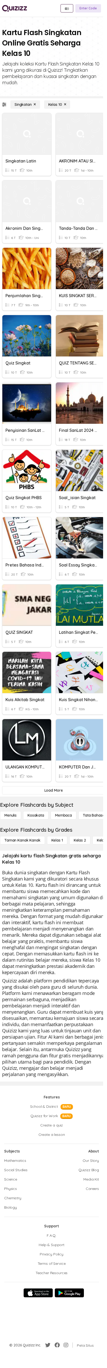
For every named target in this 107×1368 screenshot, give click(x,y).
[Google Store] (69, 1292)
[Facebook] (57, 1345)
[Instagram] (66, 1345)
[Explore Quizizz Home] (14, 8)
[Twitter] (47, 1345)
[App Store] (38, 1292)
